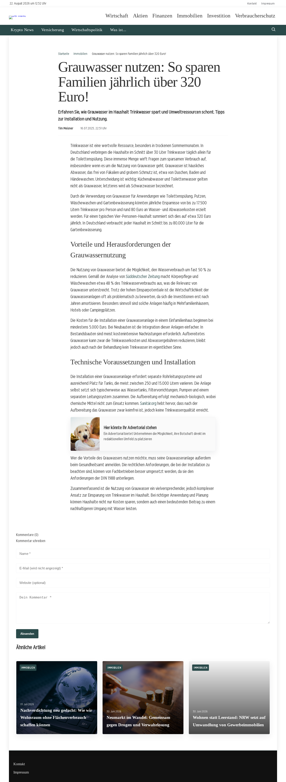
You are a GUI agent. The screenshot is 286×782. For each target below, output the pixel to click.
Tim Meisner (65, 128)
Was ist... (118, 30)
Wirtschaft (116, 16)
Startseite (63, 54)
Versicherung (52, 30)
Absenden (27, 633)
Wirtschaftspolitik (87, 30)
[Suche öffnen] (273, 30)
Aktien (140, 16)
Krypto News (22, 30)
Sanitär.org (148, 403)
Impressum (268, 3)
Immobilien (189, 16)
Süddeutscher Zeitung (143, 276)
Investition (218, 16)
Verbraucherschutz (255, 16)
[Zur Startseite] (17, 15)
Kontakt (252, 3)
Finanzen (162, 16)
